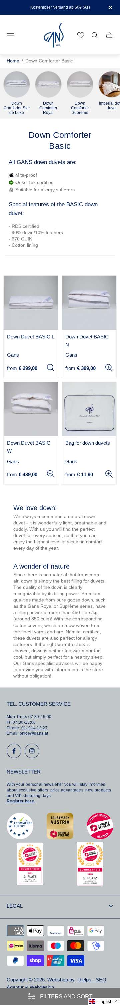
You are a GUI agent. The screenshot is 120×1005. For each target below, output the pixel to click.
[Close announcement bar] (110, 7)
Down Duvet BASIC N (87, 340)
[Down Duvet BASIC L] (31, 303)
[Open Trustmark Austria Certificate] (60, 837)
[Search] (94, 35)
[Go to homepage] (54, 35)
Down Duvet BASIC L (30, 336)
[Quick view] (50, 367)
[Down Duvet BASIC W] (31, 409)
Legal (15, 906)
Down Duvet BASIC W (28, 447)
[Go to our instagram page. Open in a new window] (32, 751)
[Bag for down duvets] (89, 409)
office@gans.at (34, 733)
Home (13, 60)
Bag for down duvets (87, 443)
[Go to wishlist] (80, 35)
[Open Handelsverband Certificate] (100, 837)
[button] (104, 1001)
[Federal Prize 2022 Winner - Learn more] (30, 883)
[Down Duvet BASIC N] (89, 303)
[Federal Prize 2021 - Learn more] (90, 884)
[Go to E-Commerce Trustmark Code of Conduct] (20, 837)
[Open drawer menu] (10, 35)
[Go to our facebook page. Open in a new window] (14, 751)
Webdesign (42, 987)
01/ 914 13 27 (34, 728)
